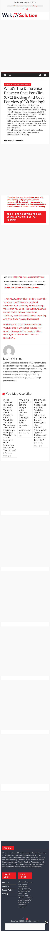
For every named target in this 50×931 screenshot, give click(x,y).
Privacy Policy (7, 890)
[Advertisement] (25, 45)
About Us (5, 883)
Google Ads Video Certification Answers (17, 84)
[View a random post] (45, 74)
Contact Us (6, 886)
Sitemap (5, 894)
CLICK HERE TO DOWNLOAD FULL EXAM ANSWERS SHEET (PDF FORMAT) (24, 217)
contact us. (22, 907)
